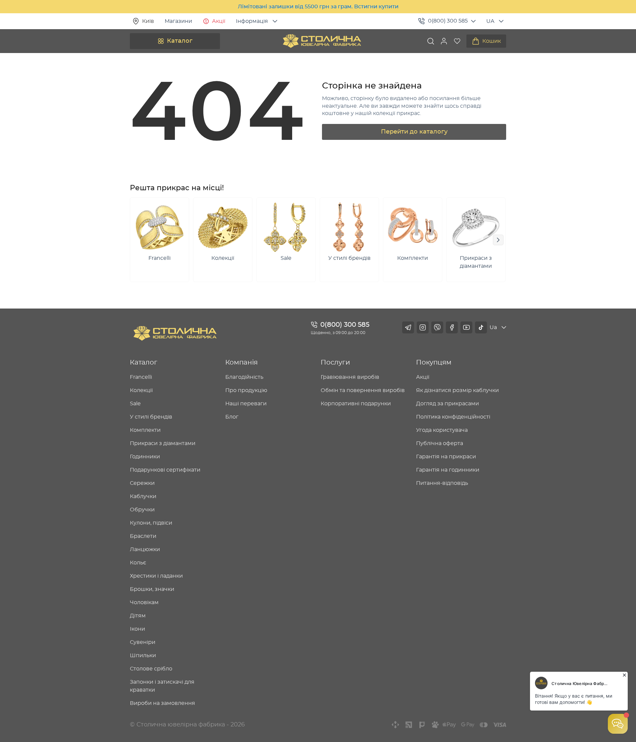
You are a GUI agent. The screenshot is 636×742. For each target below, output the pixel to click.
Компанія (241, 362)
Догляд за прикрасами (447, 403)
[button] (443, 41)
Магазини (178, 21)
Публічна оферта (439, 443)
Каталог (179, 41)
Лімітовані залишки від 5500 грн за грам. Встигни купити (318, 6)
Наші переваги (246, 403)
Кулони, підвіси (151, 523)
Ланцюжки (145, 549)
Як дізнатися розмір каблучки (457, 390)
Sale (135, 403)
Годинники (145, 456)
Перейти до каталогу (414, 132)
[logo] (322, 41)
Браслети (143, 536)
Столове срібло (151, 668)
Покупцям (433, 362)
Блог (231, 417)
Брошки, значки (152, 589)
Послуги (335, 362)
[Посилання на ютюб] (466, 327)
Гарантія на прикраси (446, 456)
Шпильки (143, 655)
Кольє (138, 562)
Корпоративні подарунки (356, 403)
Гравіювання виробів (350, 377)
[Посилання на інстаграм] (423, 327)
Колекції (141, 390)
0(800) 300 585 (448, 21)
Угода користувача (442, 430)
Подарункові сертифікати (165, 470)
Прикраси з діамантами (162, 443)
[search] (430, 41)
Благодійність (244, 377)
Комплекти (145, 430)
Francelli (141, 377)
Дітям (138, 615)
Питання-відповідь (442, 483)
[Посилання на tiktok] (481, 327)
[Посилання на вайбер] (437, 327)
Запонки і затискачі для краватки (162, 686)
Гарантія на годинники (447, 470)
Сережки (142, 483)
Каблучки (143, 496)
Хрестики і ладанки (156, 576)
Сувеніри (142, 642)
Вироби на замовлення (162, 703)
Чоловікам (144, 602)
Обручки (142, 509)
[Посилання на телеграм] (408, 327)
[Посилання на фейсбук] (452, 327)
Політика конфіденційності (453, 417)
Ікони (137, 629)
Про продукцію (246, 390)
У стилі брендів (151, 417)
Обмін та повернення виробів (363, 390)
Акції (218, 21)
